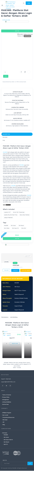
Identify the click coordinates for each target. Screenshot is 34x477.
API (3, 422)
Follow (6, 270)
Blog (3, 424)
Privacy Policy (5, 397)
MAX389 (5, 152)
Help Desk (8, 379)
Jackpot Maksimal (8, 217)
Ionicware (4, 432)
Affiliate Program (6, 412)
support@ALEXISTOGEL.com (8, 381)
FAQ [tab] (4, 140)
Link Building (13, 317)
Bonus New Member (24, 214)
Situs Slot (23, 228)
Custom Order (26, 270)
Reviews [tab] (5, 137)
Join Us (5, 460)
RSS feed (4, 419)
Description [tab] (6, 134)
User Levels (5, 415)
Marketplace (4, 317)
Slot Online (6, 228)
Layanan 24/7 (7, 212)
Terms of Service (6, 394)
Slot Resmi (21, 225)
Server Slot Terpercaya (18, 212)
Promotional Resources (8, 417)
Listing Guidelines (6, 402)
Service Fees (5, 404)
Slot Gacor (13, 225)
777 (6, 76)
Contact (15, 270)
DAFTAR (17, 31)
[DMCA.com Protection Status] (7, 204)
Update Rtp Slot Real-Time (10, 214)
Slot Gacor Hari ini (8, 439)
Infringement (5, 399)
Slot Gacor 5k (15, 228)
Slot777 (6, 444)
